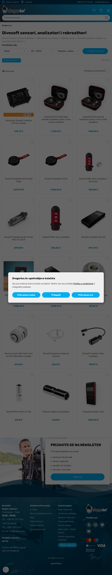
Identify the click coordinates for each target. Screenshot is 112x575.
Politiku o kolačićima (83, 283)
